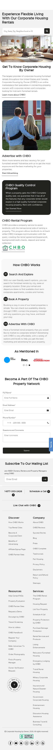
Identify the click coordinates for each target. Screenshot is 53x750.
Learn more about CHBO (13, 95)
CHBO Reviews (39, 527)
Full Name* (7, 393)
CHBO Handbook (15, 632)
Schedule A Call (39, 614)
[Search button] (47, 31)
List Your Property (40, 609)
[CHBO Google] (43, 743)
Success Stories (39, 533)
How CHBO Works (15, 522)
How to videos (14, 627)
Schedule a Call (38, 491)
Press (35, 543)
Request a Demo (15, 611)
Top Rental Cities (15, 527)
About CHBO (38, 522)
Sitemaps (36, 583)
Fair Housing (38, 559)
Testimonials (38, 554)
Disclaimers (37, 570)
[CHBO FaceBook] (10, 743)
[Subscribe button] (45, 479)
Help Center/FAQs (15, 596)
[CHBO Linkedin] (32, 743)
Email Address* (9, 405)
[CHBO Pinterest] (37, 743)
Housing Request (40, 604)
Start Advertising (10, 173)
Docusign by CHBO (16, 617)
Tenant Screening (15, 622)
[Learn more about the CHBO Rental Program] (13, 248)
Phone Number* (9, 418)
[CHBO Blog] (21, 743)
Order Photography (16, 654)
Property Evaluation (16, 601)
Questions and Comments (13, 430)
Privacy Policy (39, 564)
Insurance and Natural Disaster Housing (39, 689)
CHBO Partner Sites (16, 554)
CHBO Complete (39, 549)
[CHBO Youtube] (16, 743)
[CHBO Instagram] (26, 743)
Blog (35, 538)
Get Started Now (13, 208)
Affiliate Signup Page (16, 549)
